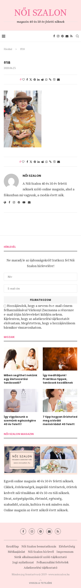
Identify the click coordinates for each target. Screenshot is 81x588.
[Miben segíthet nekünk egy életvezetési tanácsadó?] (21, 359)
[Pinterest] (62, 36)
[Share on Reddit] (42, 79)
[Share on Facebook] (27, 79)
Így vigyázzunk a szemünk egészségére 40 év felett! (20, 420)
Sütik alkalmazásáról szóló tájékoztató (40, 557)
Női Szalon (32, 176)
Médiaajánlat (16, 552)
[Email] (67, 36)
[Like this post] (23, 79)
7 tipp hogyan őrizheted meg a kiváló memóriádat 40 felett (60, 420)
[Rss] (71, 36)
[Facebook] (54, 36)
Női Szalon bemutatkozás (38, 546)
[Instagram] (58, 36)
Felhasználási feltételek (53, 562)
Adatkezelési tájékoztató (40, 567)
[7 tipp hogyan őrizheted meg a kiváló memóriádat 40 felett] (60, 400)
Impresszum (65, 552)
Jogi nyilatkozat (23, 562)
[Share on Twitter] (30, 79)
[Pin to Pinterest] (35, 79)
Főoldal (8, 49)
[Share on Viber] (54, 79)
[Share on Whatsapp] (46, 79)
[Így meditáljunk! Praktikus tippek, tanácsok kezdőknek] (60, 359)
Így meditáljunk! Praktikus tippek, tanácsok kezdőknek (58, 379)
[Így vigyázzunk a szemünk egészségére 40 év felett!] (21, 400)
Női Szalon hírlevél (41, 552)
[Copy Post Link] (50, 79)
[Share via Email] (58, 79)
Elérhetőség (67, 546)
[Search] (77, 36)
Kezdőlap (12, 546)
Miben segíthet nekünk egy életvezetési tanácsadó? (20, 379)
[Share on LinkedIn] (38, 79)
